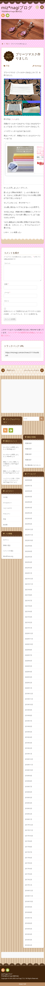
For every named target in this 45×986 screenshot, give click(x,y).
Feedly (7, 15)
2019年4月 (28, 737)
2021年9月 (28, 590)
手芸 (7, 66)
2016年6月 (28, 923)
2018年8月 (28, 781)
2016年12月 (29, 890)
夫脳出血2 (28, 454)
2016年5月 (28, 929)
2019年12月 (29, 693)
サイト (6, 301)
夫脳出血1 (28, 460)
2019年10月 (29, 704)
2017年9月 (28, 841)
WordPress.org (8, 556)
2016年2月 (28, 945)
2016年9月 (28, 907)
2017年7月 (28, 852)
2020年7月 (28, 655)
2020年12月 (29, 633)
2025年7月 (28, 486)
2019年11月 (29, 699)
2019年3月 (28, 743)
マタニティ (6, 514)
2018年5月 (28, 797)
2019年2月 (28, 748)
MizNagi (38, 66)
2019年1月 (28, 754)
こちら (12, 119)
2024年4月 (28, 507)
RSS (3, 15)
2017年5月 (28, 863)
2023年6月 (28, 524)
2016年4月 (28, 934)
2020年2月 (28, 683)
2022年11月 (29, 535)
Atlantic (9, 456)
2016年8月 (28, 912)
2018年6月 (28, 792)
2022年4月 (28, 562)
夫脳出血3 (28, 449)
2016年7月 (28, 918)
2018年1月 (28, 819)
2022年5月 (28, 557)
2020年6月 (28, 661)
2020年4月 (28, 672)
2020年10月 (29, 644)
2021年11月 (29, 584)
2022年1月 (28, 573)
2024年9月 (28, 497)
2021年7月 (28, 600)
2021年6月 (28, 606)
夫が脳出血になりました (33, 465)
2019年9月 (28, 710)
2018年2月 (28, 814)
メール (7, 293)
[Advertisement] (22, 396)
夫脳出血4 (28, 443)
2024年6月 (28, 502)
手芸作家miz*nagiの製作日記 (10, 976)
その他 (5, 497)
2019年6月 (28, 726)
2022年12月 (29, 529)
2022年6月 (28, 551)
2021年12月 (29, 579)
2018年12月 (29, 759)
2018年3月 (28, 808)
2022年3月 (28, 568)
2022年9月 (28, 546)
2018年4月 (28, 803)
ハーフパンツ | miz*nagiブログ (10, 481)
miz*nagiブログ (6, 974)
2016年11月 (29, 896)
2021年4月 (28, 611)
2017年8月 (28, 847)
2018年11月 (29, 765)
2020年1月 (28, 688)
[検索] (37, 7)
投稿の (6, 545)
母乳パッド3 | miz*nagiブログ (11, 472)
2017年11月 (29, 830)
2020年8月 (28, 650)
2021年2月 (28, 622)
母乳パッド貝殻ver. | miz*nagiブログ (11, 463)
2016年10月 (29, 901)
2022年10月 (29, 540)
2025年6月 (28, 491)
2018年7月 (28, 786)
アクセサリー (7, 503)
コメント (7, 263)
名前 (6, 284)
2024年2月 (28, 513)
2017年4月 (28, 869)
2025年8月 (28, 480)
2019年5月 (28, 732)
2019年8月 (28, 715)
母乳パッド (6, 471)
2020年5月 (28, 666)
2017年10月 (29, 836)
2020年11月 (29, 639)
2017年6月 (28, 858)
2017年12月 (29, 825)
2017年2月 (28, 879)
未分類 (5, 525)
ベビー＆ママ (7, 508)
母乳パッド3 (7, 462)
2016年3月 (28, 940)
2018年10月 (29, 770)
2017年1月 (28, 885)
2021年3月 (28, 617)
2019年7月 (28, 721)
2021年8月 (28, 595)
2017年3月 (28, 874)
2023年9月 (28, 518)
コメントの (8, 551)
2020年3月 (28, 677)
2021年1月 (28, 628)
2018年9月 (28, 776)
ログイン (6, 540)
